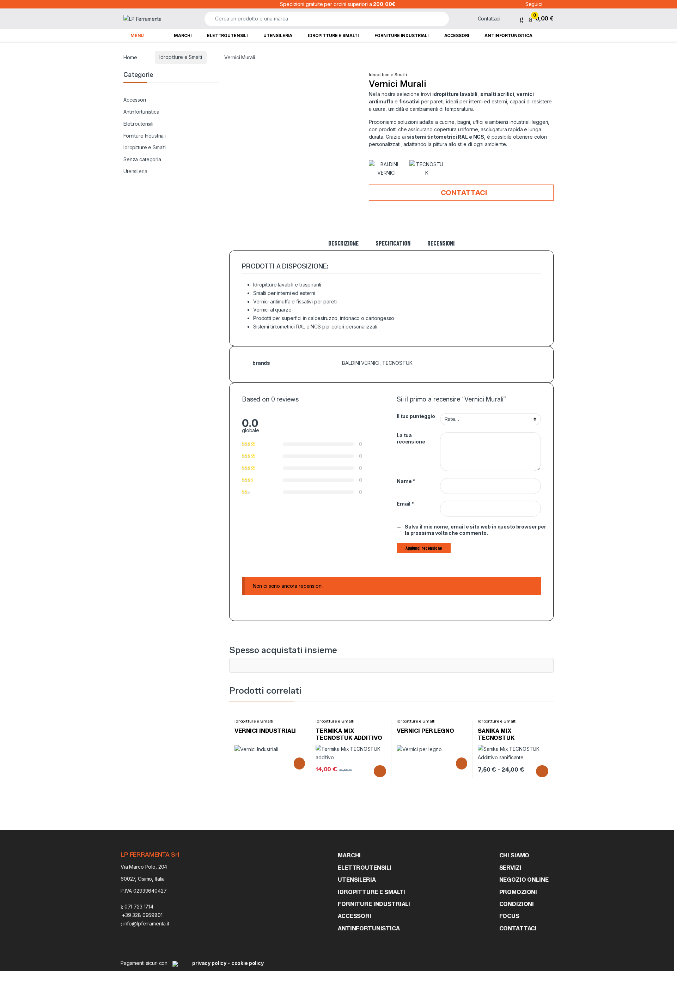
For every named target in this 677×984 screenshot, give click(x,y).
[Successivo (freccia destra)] (664, 485)
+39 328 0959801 (142, 915)
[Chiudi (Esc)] (668, 8)
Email (405, 504)
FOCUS (509, 916)
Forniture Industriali (401, 35)
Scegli (378, 771)
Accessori (456, 35)
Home (130, 57)
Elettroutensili (227, 35)
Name (406, 481)
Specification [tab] (393, 243)
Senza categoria (142, 159)
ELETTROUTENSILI (364, 867)
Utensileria (277, 35)
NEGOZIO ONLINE (524, 879)
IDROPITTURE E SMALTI (371, 892)
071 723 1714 (138, 907)
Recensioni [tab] (441, 243)
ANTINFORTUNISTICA (369, 928)
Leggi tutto (298, 763)
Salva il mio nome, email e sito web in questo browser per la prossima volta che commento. (475, 530)
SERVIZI (510, 867)
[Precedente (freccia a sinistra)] (12, 485)
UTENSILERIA (357, 879)
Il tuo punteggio (416, 416)
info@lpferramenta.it (145, 923)
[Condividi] (650, 8)
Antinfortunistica (508, 35)
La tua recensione (411, 438)
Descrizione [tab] (343, 243)
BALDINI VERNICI (360, 363)
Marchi (182, 35)
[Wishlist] (521, 18)
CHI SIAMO (514, 855)
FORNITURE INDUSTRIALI (374, 904)
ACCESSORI (354, 916)
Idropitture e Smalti (333, 35)
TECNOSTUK (397, 363)
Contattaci (463, 192)
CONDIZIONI (516, 904)
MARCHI (349, 855)
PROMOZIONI (518, 892)
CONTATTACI (518, 928)
